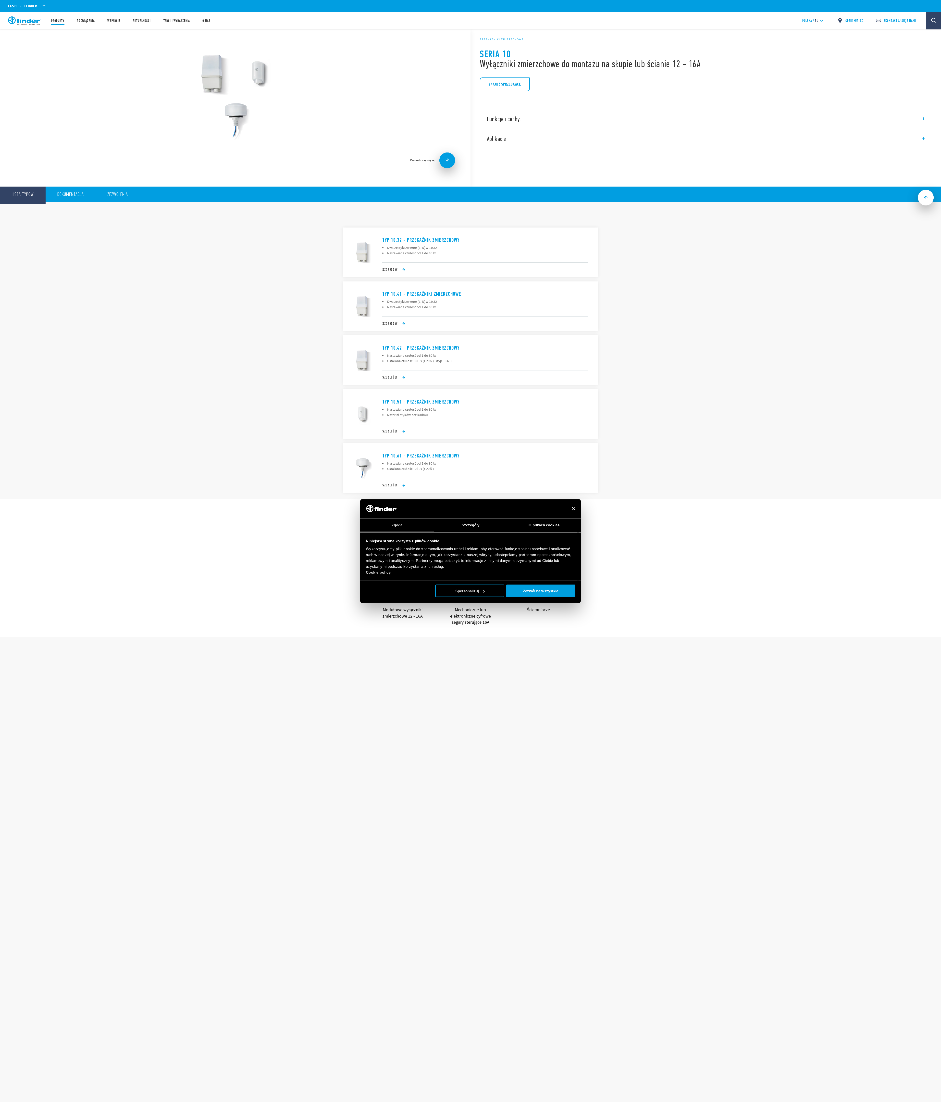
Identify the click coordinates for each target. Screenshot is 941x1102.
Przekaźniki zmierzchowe (502, 39)
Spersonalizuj (467, 591)
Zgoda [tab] (397, 525)
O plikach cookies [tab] (544, 525)
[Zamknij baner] (573, 508)
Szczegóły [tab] (471, 525)
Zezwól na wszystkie (540, 591)
